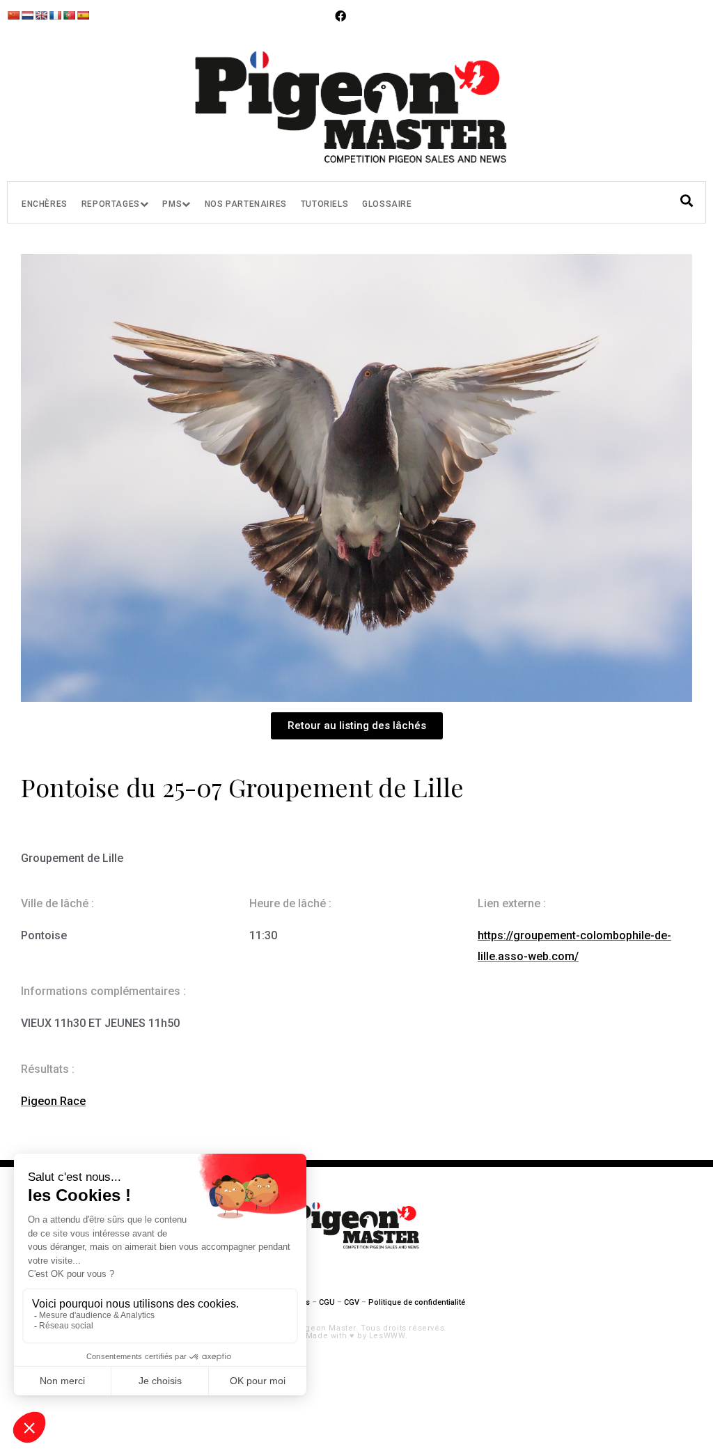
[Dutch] (27, 15)
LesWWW (387, 1335)
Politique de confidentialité (416, 1302)
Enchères (45, 204)
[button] (357, 725)
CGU (327, 1302)
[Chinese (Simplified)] (13, 15)
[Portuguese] (69, 15)
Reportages (110, 204)
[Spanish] (83, 15)
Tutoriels (324, 204)
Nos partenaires (246, 204)
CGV (351, 1302)
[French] (55, 15)
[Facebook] (340, 16)
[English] (41, 15)
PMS (172, 204)
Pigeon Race (53, 1101)
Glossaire (387, 204)
